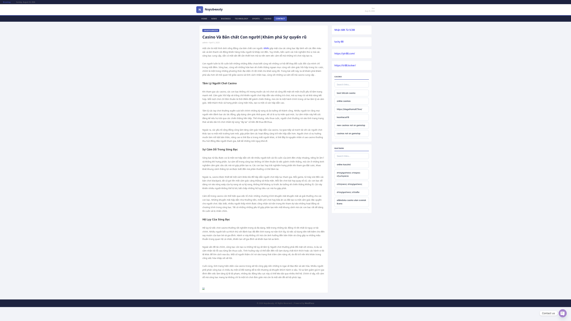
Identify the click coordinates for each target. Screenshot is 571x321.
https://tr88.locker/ (345, 65)
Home (204, 18)
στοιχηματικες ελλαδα (348, 192)
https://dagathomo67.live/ (349, 109)
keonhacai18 (343, 117)
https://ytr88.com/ (344, 53)
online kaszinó (344, 164)
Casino (267, 18)
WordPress (309, 303)
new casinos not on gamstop (351, 125)
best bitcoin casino (346, 93)
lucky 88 (338, 41)
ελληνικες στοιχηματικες (349, 184)
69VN (266, 48)
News (214, 18)
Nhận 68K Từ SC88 (344, 30)
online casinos (344, 101)
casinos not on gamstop (348, 133)
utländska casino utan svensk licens (351, 202)
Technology (241, 18)
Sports (256, 18)
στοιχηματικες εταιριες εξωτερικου (348, 174)
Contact (280, 18)
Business (226, 18)
